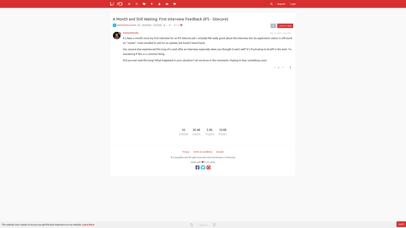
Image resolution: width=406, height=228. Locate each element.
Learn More (88, 224)
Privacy (185, 152)
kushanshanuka (130, 33)
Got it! (401, 224)
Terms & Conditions (203, 152)
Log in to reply (285, 26)
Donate (220, 152)
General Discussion (126, 25)
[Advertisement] (201, 97)
